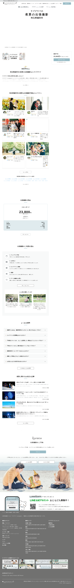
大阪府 (32, 541)
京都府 (29, 541)
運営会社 (25, 581)
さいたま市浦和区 (7, 180)
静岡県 (32, 534)
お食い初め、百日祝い (14, 526)
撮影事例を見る (46, 3)
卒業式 (3, 537)
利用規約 (29, 581)
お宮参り (12, 524)
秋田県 (38, 524)
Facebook (15, 575)
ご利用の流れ (23, 3)
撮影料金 (50, 523)
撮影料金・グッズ (30, 3)
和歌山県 (41, 541)
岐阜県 (29, 534)
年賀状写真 (4, 529)
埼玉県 (35, 528)
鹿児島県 (44, 551)
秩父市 (46, 180)
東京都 (41, 528)
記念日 (3, 533)
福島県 (44, 524)
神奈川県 (44, 528)
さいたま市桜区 (43, 178)
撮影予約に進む (61, 59)
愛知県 (35, 534)
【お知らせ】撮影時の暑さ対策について (10, 0)
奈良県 (38, 541)
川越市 (33, 180)
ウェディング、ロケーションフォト (12, 533)
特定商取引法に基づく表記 (57, 581)
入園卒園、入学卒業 (18, 528)
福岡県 (26, 551)
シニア (3, 539)
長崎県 (32, 551)
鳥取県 (26, 545)
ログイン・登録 (58, 3)
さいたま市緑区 (20, 180)
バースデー (12, 528)
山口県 (38, 545)
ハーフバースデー (5, 528)
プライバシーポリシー (35, 581)
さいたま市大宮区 (21, 178)
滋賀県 (26, 541)
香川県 (44, 545)
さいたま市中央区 (36, 178)
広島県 (35, 545)
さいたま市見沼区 (29, 178)
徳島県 (41, 545)
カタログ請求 (46, 462)
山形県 (41, 524)
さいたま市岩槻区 (27, 180)
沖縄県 (26, 552)
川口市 (39, 180)
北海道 (26, 524)
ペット (3, 541)
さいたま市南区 (14, 180)
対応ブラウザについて (67, 581)
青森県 (29, 524)
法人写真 (4, 545)
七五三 (15, 524)
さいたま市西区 (8, 178)
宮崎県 (41, 551)
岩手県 (32, 524)
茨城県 (26, 528)
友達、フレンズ (5, 535)
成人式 (6, 537)
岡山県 (32, 545)
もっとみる (25, 184)
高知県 (29, 547)
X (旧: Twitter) (10, 575)
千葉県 (38, 528)
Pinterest (21, 575)
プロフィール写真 (6, 543)
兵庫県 (35, 541)
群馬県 (32, 528)
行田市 (43, 180)
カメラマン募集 (43, 581)
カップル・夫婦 (5, 531)
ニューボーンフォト (6, 524)
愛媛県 (26, 547)
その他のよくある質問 (25, 368)
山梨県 (26, 530)
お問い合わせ (49, 581)
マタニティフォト (5, 526)
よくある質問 (52, 3)
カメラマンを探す (38, 3)
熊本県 (35, 551)
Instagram (4, 575)
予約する (67, 3)
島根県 (29, 545)
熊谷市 (36, 180)
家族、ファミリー (6, 523)
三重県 (38, 534)
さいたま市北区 (14, 178)
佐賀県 (29, 551)
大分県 (38, 551)
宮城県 (35, 524)
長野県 (26, 534)
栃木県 (29, 528)
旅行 (9, 537)
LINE (18, 575)
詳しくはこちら (25, 234)
